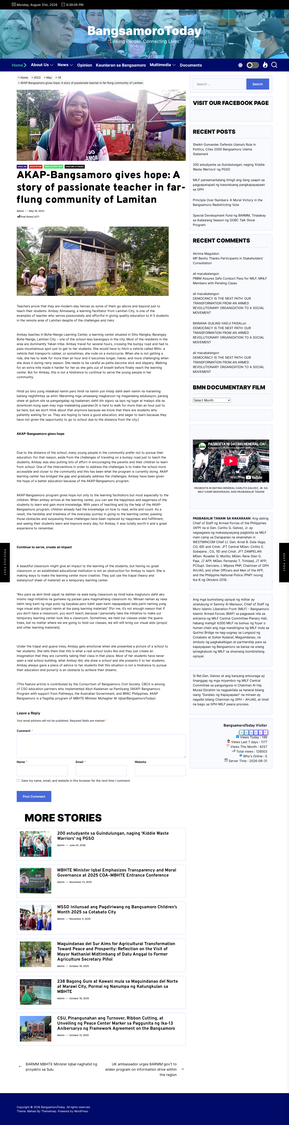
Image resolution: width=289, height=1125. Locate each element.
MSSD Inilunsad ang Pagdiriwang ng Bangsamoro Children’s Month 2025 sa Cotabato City (117, 910)
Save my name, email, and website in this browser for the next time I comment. (76, 780)
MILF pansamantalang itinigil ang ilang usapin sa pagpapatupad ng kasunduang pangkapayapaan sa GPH (229, 184)
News (63, 64)
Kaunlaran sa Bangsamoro (121, 65)
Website (140, 762)
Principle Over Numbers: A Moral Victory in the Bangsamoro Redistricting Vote (227, 202)
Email (81, 762)
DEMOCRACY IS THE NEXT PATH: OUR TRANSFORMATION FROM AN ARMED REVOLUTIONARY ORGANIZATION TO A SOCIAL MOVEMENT (228, 305)
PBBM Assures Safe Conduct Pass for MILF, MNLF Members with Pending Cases (230, 280)
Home (17, 65)
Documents (191, 65)
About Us (40, 64)
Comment (25, 731)
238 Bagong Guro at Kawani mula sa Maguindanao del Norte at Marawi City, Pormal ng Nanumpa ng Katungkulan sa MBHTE (117, 987)
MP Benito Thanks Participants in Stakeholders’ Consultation (228, 260)
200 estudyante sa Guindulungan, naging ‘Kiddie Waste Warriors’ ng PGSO (113, 836)
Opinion (84, 65)
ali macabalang (204, 353)
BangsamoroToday (144, 30)
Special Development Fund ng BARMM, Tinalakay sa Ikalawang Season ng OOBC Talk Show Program (229, 220)
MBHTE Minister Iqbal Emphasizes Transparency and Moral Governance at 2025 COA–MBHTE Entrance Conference (116, 873)
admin (20, 210)
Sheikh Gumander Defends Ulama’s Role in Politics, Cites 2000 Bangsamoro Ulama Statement (224, 149)
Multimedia (160, 64)
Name (22, 762)
